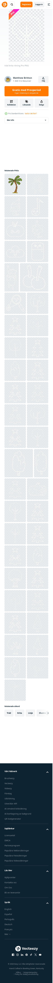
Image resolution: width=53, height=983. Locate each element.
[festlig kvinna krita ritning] (34, 344)
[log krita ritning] (15, 771)
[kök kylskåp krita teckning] (15, 341)
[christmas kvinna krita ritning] (15, 229)
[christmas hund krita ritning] (15, 296)
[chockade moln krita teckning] (15, 318)
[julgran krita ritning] (15, 444)
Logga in (39, 4)
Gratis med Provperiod (26, 91)
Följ (43, 81)
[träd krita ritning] (15, 489)
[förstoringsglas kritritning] (15, 399)
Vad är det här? (31, 113)
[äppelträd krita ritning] (15, 422)
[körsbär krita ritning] (19, 374)
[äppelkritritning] (15, 273)
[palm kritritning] (15, 184)
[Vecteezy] (4, 4)
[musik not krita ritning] (15, 251)
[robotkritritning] (15, 206)
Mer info (10, 120)
